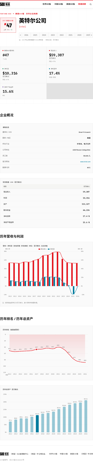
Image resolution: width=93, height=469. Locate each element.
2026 (26, 35)
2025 (35, 35)
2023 (53, 35)
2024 (44, 35)
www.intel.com (85, 162)
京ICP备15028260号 (16, 460)
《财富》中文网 (87, 454)
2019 (88, 35)
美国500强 (70, 4)
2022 (62, 35)
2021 (70, 35)
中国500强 (58, 4)
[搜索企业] (90, 4)
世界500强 (47, 4)
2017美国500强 (8, 20)
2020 (79, 35)
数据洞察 (82, 4)
